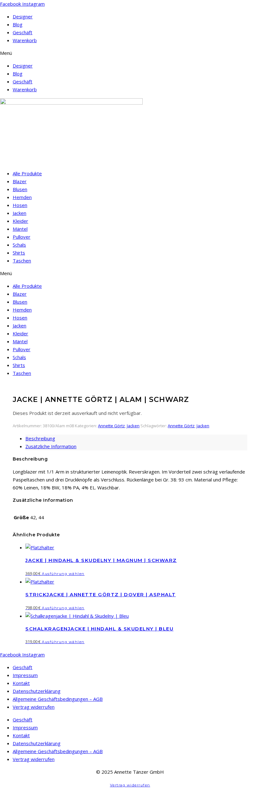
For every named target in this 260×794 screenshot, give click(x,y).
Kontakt (21, 683)
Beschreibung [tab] (40, 438)
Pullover (21, 237)
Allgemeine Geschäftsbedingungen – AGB (58, 699)
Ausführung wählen (63, 573)
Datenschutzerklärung (37, 691)
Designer (23, 16)
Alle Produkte (27, 173)
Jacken (19, 213)
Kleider (20, 221)
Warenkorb (25, 40)
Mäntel (20, 229)
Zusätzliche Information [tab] (50, 446)
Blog (18, 24)
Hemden (22, 197)
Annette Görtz (111, 426)
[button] (130, 53)
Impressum (25, 675)
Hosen (20, 205)
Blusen (20, 189)
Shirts (19, 252)
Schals (19, 245)
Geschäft (22, 32)
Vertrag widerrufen (34, 707)
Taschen (22, 260)
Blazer (20, 181)
